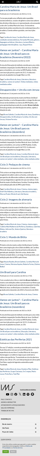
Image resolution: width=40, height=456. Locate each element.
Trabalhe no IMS (7, 410)
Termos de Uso (17, 448)
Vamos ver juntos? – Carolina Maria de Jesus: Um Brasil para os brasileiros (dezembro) (19, 128)
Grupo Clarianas (16, 371)
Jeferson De (9, 229)
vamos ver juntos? (13, 82)
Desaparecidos (5, 117)
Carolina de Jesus (10, 37)
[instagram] (12, 394)
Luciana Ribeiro (28, 42)
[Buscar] (37, 2)
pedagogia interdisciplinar (9, 45)
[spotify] (28, 394)
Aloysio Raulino (9, 262)
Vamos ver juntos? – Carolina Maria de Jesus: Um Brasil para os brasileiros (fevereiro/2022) (19, 54)
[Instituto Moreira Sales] (18, 388)
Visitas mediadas (27, 82)
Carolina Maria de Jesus (25, 37)
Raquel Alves (27, 45)
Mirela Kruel (15, 194)
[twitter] (20, 394)
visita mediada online (31, 159)
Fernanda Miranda (26, 40)
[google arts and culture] (32, 394)
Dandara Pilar (26, 369)
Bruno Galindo (9, 114)
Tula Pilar (16, 374)
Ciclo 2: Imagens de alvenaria (16, 199)
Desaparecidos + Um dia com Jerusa (19, 89)
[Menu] (3, 2)
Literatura (18, 42)
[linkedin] (24, 394)
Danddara (36, 114)
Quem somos (6, 439)
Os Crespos (27, 371)
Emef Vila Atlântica (7, 192)
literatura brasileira (29, 192)
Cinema (24, 189)
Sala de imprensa (7, 408)
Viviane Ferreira (11, 119)
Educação (24, 157)
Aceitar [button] (6, 451)
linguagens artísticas (7, 42)
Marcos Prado (5, 194)
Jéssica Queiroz (20, 229)
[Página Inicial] (19, 1)
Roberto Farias (28, 264)
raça (20, 45)
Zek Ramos (24, 194)
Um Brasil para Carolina (19, 117)
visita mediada (18, 159)
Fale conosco (6, 399)
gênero (36, 40)
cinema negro (32, 189)
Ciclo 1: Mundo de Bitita (13, 237)
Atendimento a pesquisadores (13, 405)
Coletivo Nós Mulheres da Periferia (12, 227)
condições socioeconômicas (9, 40)
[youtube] (7, 394)
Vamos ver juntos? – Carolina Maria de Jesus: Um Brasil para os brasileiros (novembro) (19, 303)
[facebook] (15, 394)
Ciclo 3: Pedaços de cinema (15, 164)
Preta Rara (9, 374)
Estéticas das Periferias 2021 (16, 339)
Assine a (8, 402)
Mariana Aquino (16, 264)
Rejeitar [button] (13, 451)
